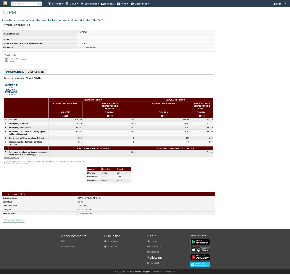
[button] (55, 4)
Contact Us (155, 246)
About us (154, 251)
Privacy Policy (169, 271)
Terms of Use (157, 271)
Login (278, 3)
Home (153, 241)
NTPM (9, 12)
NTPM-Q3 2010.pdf (18, 59)
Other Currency (36, 71)
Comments (112, 241)
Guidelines (112, 246)
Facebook (154, 262)
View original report (13, 219)
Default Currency (15, 71)
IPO (63, 241)
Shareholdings (68, 246)
